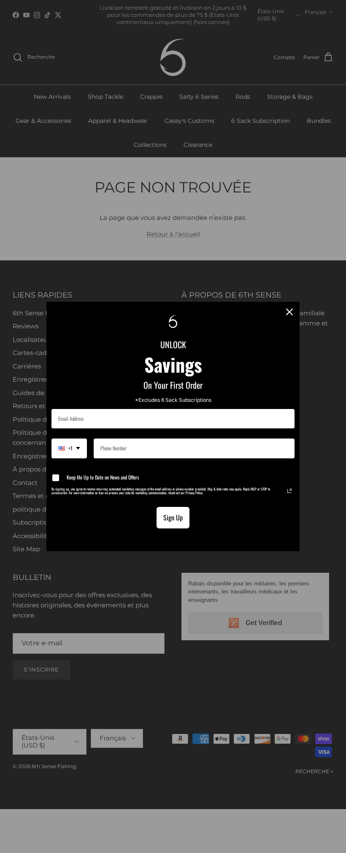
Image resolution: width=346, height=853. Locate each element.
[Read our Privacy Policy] (289, 491)
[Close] (289, 312)
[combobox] (69, 448)
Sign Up (173, 517)
